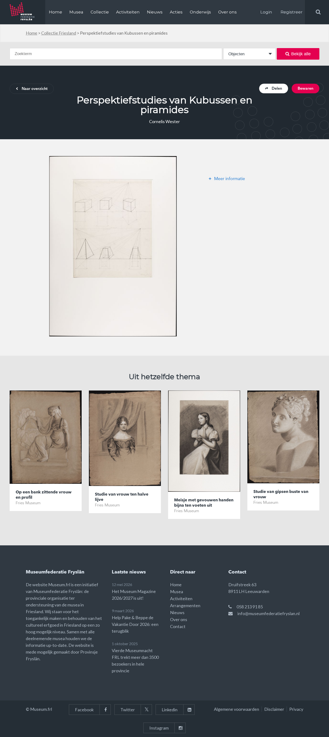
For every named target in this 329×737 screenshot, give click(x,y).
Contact (177, 626)
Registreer (292, 12)
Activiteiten (128, 12)
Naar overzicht (34, 89)
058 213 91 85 (250, 606)
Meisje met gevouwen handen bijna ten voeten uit (203, 503)
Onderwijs (200, 12)
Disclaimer (274, 709)
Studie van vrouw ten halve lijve (121, 497)
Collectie (100, 12)
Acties (176, 12)
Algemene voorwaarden (236, 709)
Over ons (227, 12)
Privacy (296, 709)
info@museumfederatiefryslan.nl (268, 613)
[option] (113, 246)
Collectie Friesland (58, 33)
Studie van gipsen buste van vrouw (280, 494)
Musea (76, 12)
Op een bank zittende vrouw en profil (44, 495)
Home (55, 12)
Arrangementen (185, 605)
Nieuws (155, 12)
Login (266, 12)
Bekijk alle (301, 53)
